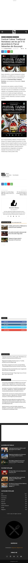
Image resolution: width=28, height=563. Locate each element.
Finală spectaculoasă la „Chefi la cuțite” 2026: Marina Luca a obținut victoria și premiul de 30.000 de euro (14, 357)
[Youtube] (21, 556)
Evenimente (7, 35)
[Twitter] (5, 51)
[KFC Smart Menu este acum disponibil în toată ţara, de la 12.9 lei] (4, 472)
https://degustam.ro (14, 209)
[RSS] (17, 216)
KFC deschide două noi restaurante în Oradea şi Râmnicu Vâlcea (21, 193)
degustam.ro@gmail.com (17, 547)
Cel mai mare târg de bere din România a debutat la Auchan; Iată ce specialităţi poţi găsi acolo (14, 402)
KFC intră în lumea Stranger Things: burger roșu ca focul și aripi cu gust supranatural (14, 373)
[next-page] (4, 245)
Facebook (7, 173)
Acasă (2, 35)
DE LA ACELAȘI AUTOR (16, 222)
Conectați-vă (23, 324)
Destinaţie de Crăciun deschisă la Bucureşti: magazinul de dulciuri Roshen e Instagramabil (14, 369)
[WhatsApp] (11, 51)
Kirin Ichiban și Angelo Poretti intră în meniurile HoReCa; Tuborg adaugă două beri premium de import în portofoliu (14, 365)
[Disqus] (14, 265)
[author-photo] (14, 206)
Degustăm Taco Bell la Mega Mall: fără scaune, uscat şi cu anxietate (7, 193)
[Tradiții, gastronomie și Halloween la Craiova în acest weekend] (4, 227)
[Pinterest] (8, 51)
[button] (2, 32)
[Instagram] (11, 216)
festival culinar (8, 175)
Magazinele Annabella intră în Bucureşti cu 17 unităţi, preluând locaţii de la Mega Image (13, 361)
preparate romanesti (5, 176)
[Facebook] (2, 51)
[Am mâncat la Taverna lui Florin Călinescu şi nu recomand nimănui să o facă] (4, 485)
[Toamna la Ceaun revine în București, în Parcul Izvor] (4, 240)
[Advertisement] (14, 15)
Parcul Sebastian (15, 175)
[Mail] (14, 216)
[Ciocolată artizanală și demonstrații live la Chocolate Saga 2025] (4, 233)
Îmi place (24, 321)
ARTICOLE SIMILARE (6, 222)
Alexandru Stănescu (8, 48)
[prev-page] (2, 245)
